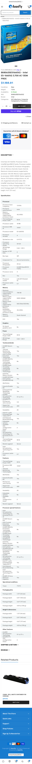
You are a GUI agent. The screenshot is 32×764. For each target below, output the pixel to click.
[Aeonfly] (15, 7)
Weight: (3, 89)
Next (29, 685)
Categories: (5, 99)
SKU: (2, 94)
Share (29, 116)
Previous (3, 685)
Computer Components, (19, 100)
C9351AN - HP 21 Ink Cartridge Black (14, 694)
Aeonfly (13, 748)
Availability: (5, 92)
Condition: (4, 87)
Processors (24, 101)
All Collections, (16, 99)
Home (2, 16)
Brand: (3, 97)
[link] (3, 761)
